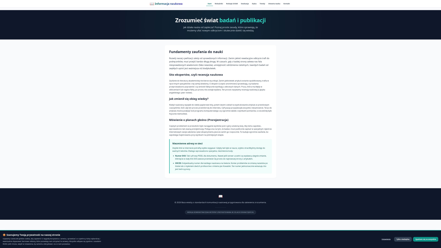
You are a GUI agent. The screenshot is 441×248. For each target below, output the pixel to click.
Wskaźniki (219, 4)
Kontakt (286, 4)
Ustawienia (386, 239)
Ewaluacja (245, 4)
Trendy (262, 4)
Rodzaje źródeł (232, 4)
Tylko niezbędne (402, 239)
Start (210, 4)
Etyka (254, 4)
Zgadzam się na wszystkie (425, 239)
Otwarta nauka (274, 4)
